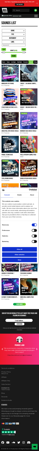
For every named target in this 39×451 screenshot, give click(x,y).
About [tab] (32, 195)
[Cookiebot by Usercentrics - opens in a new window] (29, 190)
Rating (35, 62)
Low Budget (13, 62)
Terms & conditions (7, 368)
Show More (19, 304)
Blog (3, 393)
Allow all (19, 249)
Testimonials (5, 389)
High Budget (19, 62)
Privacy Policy (6, 372)
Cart (35, 10)
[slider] (4, 52)
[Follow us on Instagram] (23, 443)
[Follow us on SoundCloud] (13, 443)
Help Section (5, 384)
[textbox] (20, 10)
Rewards (4, 397)
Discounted (25, 62)
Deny (19, 260)
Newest (3, 62)
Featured (31, 62)
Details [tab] (19, 195)
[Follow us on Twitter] (18, 443)
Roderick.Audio (6, 400)
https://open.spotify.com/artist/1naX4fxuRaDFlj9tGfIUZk (21, 359)
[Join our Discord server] (28, 443)
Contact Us (5, 388)
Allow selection (19, 254)
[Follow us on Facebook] (2, 443)
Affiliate (4, 377)
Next (37, 349)
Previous (2, 349)
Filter (13, 56)
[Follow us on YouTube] (7, 443)
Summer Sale (16, 16)
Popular (8, 62)
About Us (4, 373)
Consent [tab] (7, 195)
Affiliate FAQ (5, 381)
